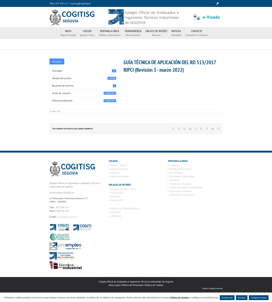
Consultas (174, 180)
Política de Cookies (154, 285)
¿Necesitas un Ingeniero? (182, 194)
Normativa (115, 196)
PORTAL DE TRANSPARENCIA (124, 208)
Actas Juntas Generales (181, 191)
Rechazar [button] (242, 297)
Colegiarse (175, 165)
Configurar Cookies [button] (259, 297)
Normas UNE (116, 200)
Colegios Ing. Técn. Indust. (123, 189)
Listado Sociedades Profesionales (186, 187)
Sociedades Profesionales (182, 176)
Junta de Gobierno (119, 169)
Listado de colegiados (180, 183)
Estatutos (114, 172)
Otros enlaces (117, 192)
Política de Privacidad (132, 285)
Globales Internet (216, 288)
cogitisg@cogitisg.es (80, 3)
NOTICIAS (115, 212)
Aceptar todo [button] (227, 297)
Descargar (57, 61)
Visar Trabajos (176, 172)
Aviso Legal (114, 285)
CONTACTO (116, 216)
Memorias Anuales (119, 176)
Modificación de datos (180, 169)
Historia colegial (118, 165)
